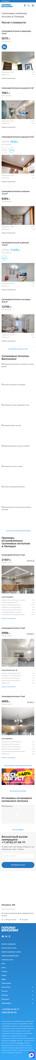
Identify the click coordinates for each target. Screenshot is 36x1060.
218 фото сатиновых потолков (18, 531)
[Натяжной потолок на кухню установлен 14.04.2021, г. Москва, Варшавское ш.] (18, 474)
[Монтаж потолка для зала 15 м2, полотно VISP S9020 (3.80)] (18, 575)
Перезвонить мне (18, 865)
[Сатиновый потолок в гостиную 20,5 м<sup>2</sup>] (18, 323)
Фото (3, 963)
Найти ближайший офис (10, 956)
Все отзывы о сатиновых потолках (18, 766)
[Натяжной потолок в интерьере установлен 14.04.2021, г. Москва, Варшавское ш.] (18, 392)
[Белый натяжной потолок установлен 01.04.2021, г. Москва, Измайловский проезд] (18, 433)
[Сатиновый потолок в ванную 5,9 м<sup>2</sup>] (18, 164)
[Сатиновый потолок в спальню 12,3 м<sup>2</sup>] (18, 215)
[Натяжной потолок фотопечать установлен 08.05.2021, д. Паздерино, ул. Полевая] (18, 495)
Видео (4, 979)
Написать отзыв (7, 960)
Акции (4, 975)
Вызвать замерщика (9, 944)
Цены (4, 967)
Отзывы (4, 971)
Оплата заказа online (9, 948)
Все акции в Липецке (18, 791)
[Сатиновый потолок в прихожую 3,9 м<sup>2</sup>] (18, 61)
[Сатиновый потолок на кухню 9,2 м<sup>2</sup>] (18, 109)
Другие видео (18, 830)
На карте (24, 920)
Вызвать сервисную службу (11, 952)
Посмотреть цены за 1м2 (18, 349)
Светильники (6, 983)
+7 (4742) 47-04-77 (10, 1009)
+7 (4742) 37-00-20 (9, 920)
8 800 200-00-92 (9, 1012)
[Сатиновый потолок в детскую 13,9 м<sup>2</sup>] (18, 272)
